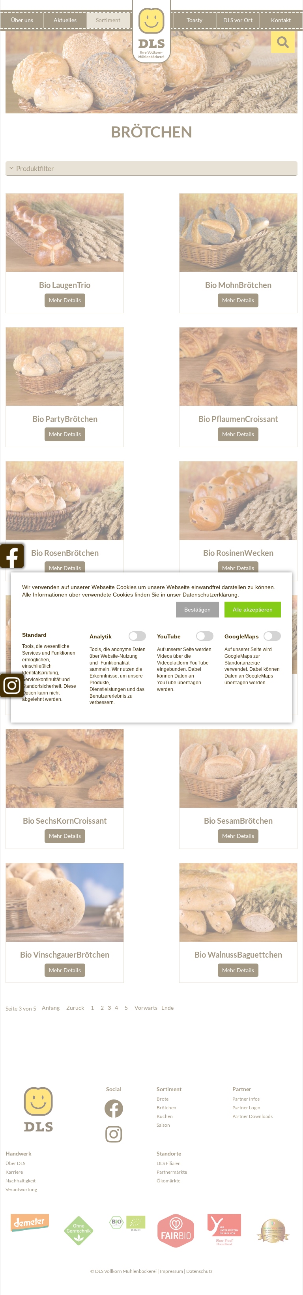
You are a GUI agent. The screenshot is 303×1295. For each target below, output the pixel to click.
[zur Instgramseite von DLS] (12, 685)
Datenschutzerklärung (210, 594)
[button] (197, 609)
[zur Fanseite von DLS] (12, 556)
